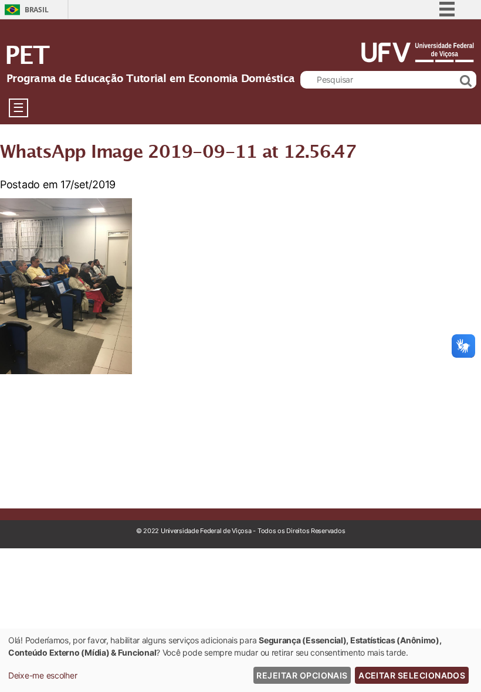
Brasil (36, 10)
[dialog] (240, 660)
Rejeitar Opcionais (301, 675)
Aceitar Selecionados (411, 675)
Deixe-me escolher (42, 675)
